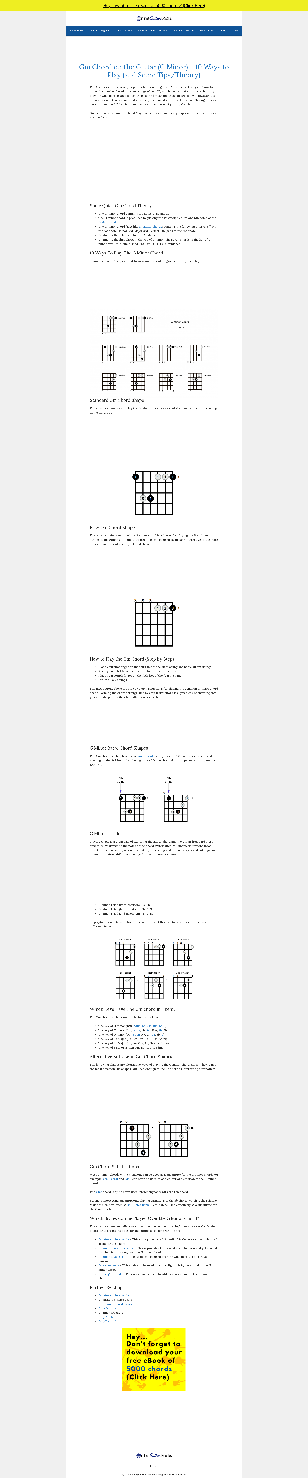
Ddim (136, 1030)
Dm (155, 1026)
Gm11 (114, 1179)
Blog (223, 30)
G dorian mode (108, 1265)
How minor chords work (115, 1304)
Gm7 (99, 1192)
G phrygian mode (110, 1274)
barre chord (145, 756)
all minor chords (150, 226)
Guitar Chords (124, 30)
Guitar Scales (76, 30)
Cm (149, 1026)
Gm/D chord (107, 1321)
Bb (143, 1026)
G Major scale (108, 222)
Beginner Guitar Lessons (152, 30)
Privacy (154, 1466)
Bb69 (137, 1205)
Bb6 (129, 1205)
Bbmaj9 (147, 1205)
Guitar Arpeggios (99, 30)
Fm (148, 1030)
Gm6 (128, 1179)
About (235, 30)
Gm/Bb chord (108, 1317)
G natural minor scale (113, 1239)
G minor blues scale (112, 1256)
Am (153, 1034)
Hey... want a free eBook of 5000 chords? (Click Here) (154, 5)
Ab (160, 1030)
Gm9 (106, 1179)
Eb (160, 1026)
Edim (136, 1034)
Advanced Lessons (183, 30)
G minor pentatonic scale (116, 1248)
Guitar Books (207, 30)
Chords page (107, 1308)
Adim (137, 1026)
